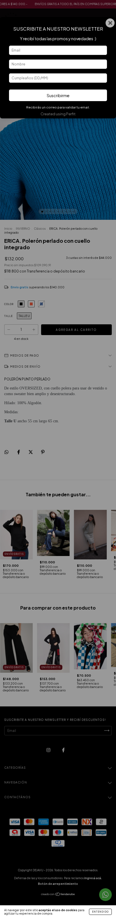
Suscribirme (58, 95)
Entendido (100, 911)
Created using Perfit (58, 114)
